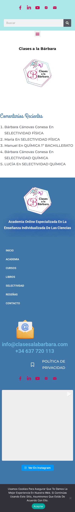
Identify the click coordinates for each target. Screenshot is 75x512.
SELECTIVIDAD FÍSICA (23, 133)
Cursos (11, 268)
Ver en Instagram (39, 467)
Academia (12, 259)
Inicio (10, 250)
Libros (10, 276)
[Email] (55, 8)
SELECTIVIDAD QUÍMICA (26, 158)
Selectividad (14, 285)
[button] (37, 34)
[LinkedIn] (29, 8)
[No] (70, 498)
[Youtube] (37, 8)
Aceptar (38, 506)
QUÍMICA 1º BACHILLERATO (48, 145)
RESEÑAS (12, 294)
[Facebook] (20, 8)
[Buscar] (67, 23)
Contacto (13, 303)
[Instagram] (46, 8)
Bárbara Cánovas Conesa (26, 127)
